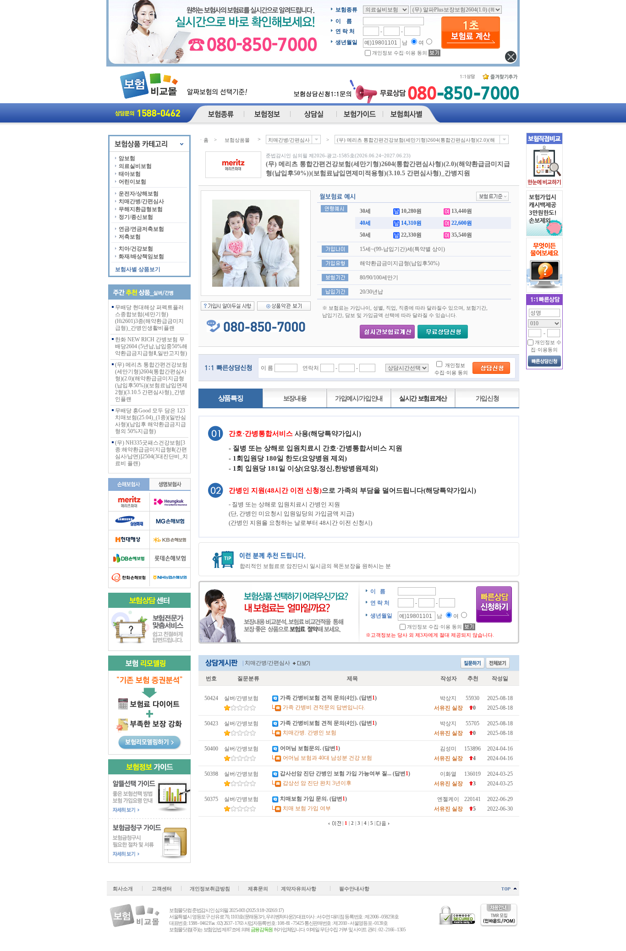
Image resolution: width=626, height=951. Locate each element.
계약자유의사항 (298, 888)
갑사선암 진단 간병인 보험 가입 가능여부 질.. (335, 773)
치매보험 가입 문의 (303, 798)
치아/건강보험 (136, 248)
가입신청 (487, 398)
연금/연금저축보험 (141, 229)
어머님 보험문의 (300, 748)
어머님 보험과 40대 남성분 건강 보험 (327, 758)
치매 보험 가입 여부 (307, 808)
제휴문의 (258, 888)
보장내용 (295, 398)
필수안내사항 (354, 888)
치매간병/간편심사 (141, 201)
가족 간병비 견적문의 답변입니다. (324, 707)
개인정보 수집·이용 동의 (399, 53)
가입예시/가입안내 (359, 398)
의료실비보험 (135, 166)
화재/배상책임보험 (141, 256)
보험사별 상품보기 (137, 269)
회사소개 (123, 888)
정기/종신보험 (136, 217)
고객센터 (162, 888)
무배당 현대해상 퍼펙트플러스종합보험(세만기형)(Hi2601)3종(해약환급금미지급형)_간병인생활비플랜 (149, 317)
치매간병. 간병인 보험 (309, 732)
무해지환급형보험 (141, 209)
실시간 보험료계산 (423, 398)
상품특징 (230, 398)
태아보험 (130, 174)
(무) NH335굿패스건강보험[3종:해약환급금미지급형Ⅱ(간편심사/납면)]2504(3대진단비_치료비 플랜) (151, 453)
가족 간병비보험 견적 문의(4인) (318, 698)
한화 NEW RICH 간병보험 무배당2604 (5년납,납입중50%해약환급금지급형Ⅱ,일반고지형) (151, 346)
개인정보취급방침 (210, 888)
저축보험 (130, 237)
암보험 (127, 158)
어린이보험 (132, 181)
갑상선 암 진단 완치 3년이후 (317, 783)
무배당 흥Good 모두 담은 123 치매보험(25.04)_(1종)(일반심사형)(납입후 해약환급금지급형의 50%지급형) (150, 420)
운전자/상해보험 (139, 193)
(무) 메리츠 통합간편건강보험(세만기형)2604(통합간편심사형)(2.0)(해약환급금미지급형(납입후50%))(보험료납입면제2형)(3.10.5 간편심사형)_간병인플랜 (151, 381)
